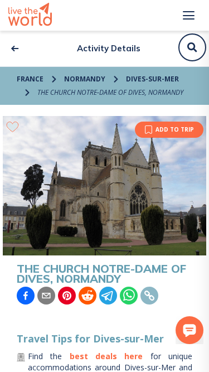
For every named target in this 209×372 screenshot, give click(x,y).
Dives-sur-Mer (152, 79)
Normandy (84, 79)
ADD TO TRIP (174, 129)
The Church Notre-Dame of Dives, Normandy (110, 92)
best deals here (106, 356)
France (30, 79)
